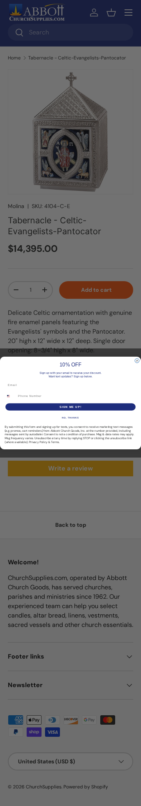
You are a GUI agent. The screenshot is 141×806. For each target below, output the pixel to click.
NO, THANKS (70, 417)
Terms (55, 442)
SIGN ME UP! (70, 406)
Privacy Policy (38, 442)
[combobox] (10, 396)
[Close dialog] (137, 361)
